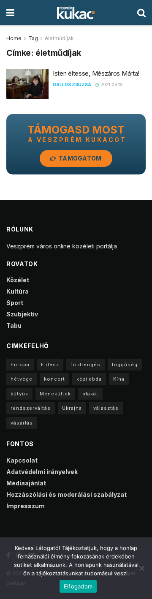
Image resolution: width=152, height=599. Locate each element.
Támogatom (79, 158)
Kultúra (17, 291)
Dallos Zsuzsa (72, 84)
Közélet (17, 279)
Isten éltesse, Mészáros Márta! (96, 73)
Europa (20, 365)
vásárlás (22, 423)
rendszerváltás (31, 408)
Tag (33, 38)
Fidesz (50, 365)
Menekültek (55, 394)
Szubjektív (22, 314)
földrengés (85, 365)
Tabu (14, 325)
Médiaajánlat (26, 483)
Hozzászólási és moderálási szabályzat (66, 494)
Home (14, 38)
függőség (125, 365)
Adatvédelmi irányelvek (42, 471)
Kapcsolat (22, 460)
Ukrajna (72, 408)
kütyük (19, 394)
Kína (119, 379)
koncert (54, 379)
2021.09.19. (111, 84)
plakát (90, 394)
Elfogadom (78, 586)
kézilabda (89, 379)
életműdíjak (59, 38)
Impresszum (25, 505)
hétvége (22, 379)
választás (106, 408)
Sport (14, 302)
